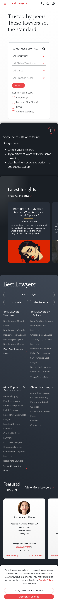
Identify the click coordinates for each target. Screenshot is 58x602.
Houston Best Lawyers (41, 348)
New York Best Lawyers (41, 321)
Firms (19, 107)
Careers (34, 420)
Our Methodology (39, 397)
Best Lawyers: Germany (15, 344)
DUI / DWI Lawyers (12, 442)
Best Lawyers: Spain (13, 339)
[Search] (42, 3)
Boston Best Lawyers (40, 367)
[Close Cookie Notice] (55, 568)
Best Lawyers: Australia (14, 335)
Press (32, 416)
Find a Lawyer (29, 294)
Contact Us (35, 425)
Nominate (16, 302)
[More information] (31, 546)
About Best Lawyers (40, 393)
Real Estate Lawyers (13, 461)
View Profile (11, 556)
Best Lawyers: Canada (14, 330)
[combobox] (25, 49)
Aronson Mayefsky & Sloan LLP (24, 524)
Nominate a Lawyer (40, 411)
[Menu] (4, 3)
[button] (43, 56)
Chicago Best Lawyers (41, 335)
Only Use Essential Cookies (29, 590)
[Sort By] (51, 130)
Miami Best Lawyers (40, 371)
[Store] (48, 3)
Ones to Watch (24, 111)
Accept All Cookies (29, 596)
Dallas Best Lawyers (40, 353)
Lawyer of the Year (26, 102)
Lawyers (20, 97)
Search (18, 85)
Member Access (42, 302)
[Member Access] (53, 3)
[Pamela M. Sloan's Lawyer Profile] (24, 511)
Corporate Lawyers (12, 447)
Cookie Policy (46, 580)
